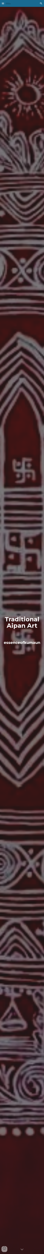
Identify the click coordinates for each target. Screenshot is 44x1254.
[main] (22, 630)
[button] (3, 3)
